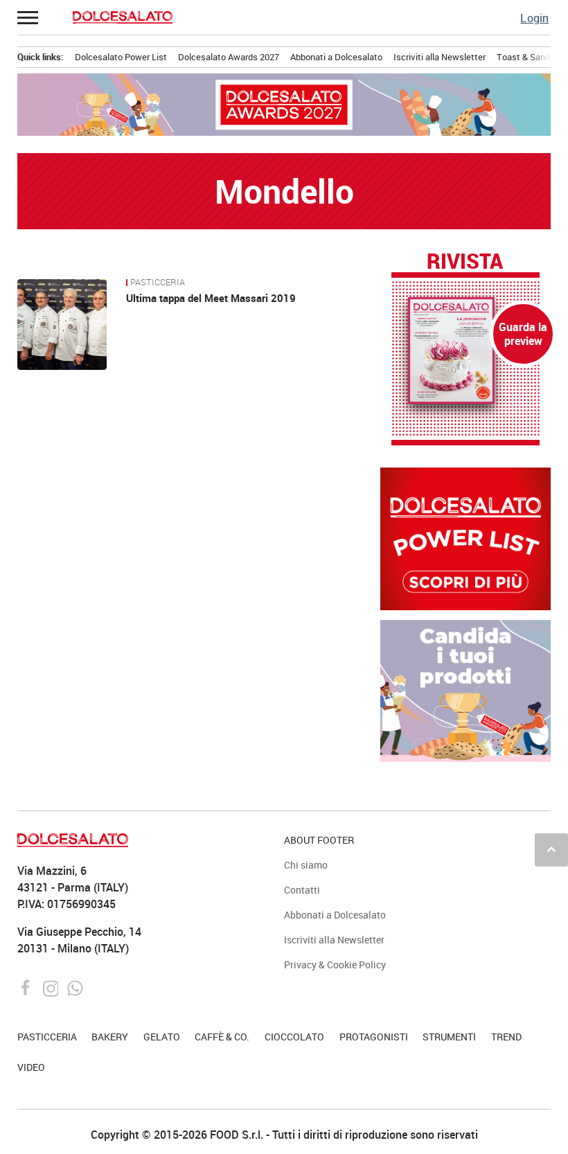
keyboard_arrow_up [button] (551, 849)
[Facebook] (27, 987)
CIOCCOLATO (294, 1036)
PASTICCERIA (157, 282)
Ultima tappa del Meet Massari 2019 (211, 298)
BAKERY (109, 1036)
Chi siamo (306, 864)
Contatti (302, 889)
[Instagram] (52, 987)
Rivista (465, 261)
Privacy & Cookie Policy (335, 964)
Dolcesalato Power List (121, 57)
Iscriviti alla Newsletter (439, 57)
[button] (28, 17)
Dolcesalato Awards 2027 (228, 57)
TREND (506, 1036)
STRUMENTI (449, 1036)
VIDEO (31, 1067)
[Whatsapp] (75, 987)
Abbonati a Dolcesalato (336, 57)
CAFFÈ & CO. (222, 1036)
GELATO (161, 1036)
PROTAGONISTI (373, 1036)
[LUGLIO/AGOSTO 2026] (466, 350)
